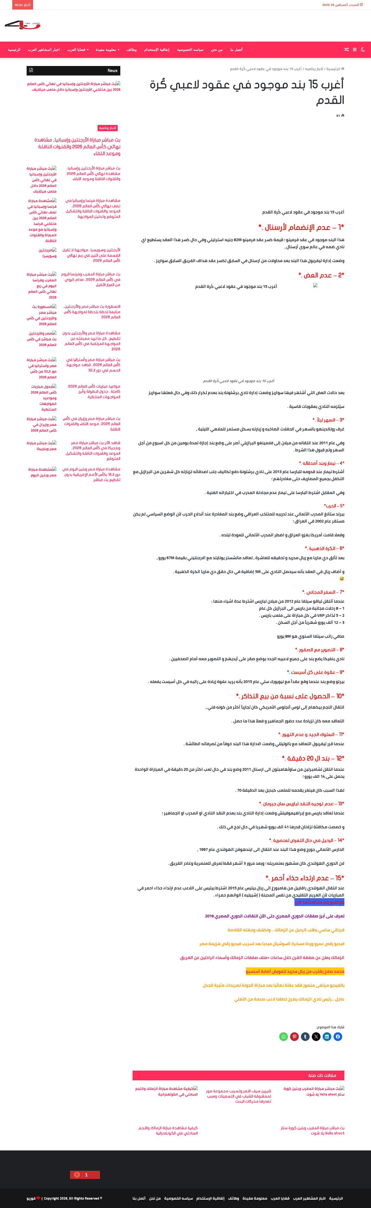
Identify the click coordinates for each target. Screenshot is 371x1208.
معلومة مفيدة (106, 50)
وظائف (132, 50)
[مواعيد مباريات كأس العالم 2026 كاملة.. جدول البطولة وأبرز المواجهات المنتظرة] (41, 398)
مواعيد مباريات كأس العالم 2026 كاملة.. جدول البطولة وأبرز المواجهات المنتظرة (94, 391)
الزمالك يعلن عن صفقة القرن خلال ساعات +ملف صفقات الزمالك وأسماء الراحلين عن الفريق (262, 957)
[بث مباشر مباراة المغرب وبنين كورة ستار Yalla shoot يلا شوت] (311, 1104)
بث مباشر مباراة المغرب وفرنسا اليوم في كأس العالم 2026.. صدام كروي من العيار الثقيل (90, 279)
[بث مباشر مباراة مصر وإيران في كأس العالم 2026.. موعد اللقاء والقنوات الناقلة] (41, 426)
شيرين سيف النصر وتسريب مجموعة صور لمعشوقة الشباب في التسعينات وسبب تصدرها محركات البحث (238, 1096)
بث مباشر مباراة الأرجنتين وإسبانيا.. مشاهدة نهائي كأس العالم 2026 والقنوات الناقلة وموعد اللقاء (77, 146)
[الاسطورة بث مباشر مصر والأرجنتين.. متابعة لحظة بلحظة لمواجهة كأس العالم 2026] (41, 315)
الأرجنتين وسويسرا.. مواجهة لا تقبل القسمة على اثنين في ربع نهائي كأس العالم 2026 (91, 255)
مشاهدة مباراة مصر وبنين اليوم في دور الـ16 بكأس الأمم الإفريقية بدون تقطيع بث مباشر (91, 474)
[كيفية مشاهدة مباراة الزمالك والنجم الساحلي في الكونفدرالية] (165, 1104)
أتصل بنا (236, 50)
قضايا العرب (76, 50)
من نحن (217, 50)
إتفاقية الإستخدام (156, 50)
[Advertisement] (238, 162)
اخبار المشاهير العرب (44, 50)
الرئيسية (14, 50)
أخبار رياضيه (314, 68)
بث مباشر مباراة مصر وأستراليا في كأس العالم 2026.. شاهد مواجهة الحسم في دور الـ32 (93, 365)
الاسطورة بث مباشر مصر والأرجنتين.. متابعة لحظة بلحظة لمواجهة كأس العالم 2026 (91, 311)
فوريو (31, 1198)
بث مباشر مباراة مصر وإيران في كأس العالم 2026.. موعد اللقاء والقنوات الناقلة (91, 424)
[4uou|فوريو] (26, 26)
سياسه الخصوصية (190, 50)
